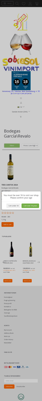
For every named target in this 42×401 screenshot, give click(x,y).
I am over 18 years (30, 206)
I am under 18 (13, 206)
